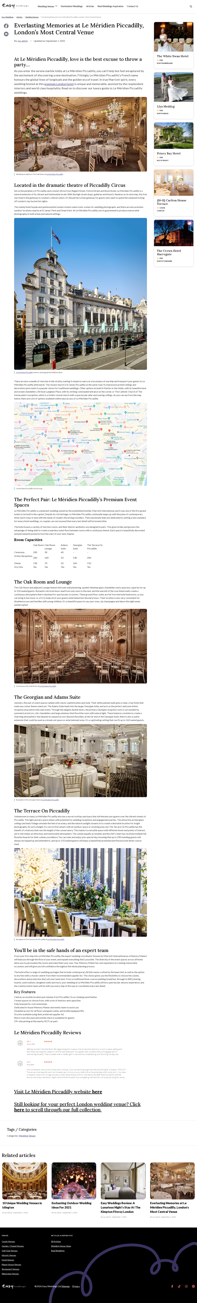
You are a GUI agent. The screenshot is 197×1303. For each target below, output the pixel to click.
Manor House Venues (11, 1264)
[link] (172, 1286)
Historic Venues (9, 1255)
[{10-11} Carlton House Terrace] (174, 182)
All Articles (56, 1241)
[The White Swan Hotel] (174, 37)
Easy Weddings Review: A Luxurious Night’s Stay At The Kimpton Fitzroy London (120, 1207)
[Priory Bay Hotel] (174, 135)
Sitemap (66, 1286)
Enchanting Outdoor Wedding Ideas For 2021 (71, 1205)
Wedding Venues (27, 1135)
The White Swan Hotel (172, 56)
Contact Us (132, 6)
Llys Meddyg (166, 106)
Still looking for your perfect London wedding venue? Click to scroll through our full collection (77, 1107)
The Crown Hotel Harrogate (169, 252)
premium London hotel (59, 84)
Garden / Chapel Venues (13, 1246)
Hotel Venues (8, 1260)
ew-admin (23, 40)
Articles (90, 6)
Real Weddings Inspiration (110, 6)
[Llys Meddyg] (174, 87)
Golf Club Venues (10, 1250)
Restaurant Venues (10, 1269)
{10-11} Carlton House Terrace (171, 202)
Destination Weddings (72, 6)
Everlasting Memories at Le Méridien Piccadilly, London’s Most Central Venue (169, 1207)
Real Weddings (58, 1250)
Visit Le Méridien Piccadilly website (58, 1092)
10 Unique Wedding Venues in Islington (22, 1205)
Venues (5, 1235)
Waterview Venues (10, 1273)
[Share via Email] (6, 34)
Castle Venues (8, 1241)
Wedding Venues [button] (46, 6)
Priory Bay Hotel (168, 153)
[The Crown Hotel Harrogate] (174, 233)
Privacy (76, 1286)
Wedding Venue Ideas (61, 1246)
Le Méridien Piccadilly (54, 174)
